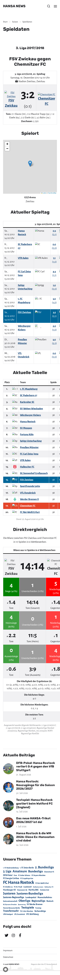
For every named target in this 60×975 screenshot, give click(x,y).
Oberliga (24, 900)
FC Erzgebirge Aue (26, 878)
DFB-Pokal (7, 875)
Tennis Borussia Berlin (11, 908)
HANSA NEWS (14, 6)
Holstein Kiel (44, 890)
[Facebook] (20, 935)
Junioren (9, 893)
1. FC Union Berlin (27, 868)
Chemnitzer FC (49, 872)
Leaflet (44, 193)
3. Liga (7, 871)
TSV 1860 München (26, 911)
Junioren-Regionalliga (13, 897)
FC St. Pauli (18, 887)
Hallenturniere (38, 887)
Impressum (7, 950)
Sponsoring (22, 904)
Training (38, 908)
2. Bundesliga (44, 867)
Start (5, 22)
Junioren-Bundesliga (30, 893)
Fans (15, 875)
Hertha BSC (33, 890)
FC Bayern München (38, 875)
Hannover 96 (22, 890)
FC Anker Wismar (24, 875)
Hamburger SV (9, 890)
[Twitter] (6, 935)
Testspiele (27, 907)
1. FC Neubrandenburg (11, 868)
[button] (48, 6)
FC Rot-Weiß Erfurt (42, 883)
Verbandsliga (40, 911)
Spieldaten (27, 22)
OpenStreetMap (52, 193)
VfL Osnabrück (19, 914)
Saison (15, 22)
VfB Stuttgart (8, 914)
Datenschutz (8, 957)
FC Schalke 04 (8, 887)
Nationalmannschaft (10, 901)
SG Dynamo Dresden (10, 904)
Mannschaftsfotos (45, 897)
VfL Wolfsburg (32, 914)
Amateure (20, 871)
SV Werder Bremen (34, 904)
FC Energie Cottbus (11, 878)
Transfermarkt (11, 911)
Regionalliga (38, 901)
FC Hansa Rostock (18, 882)
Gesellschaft (27, 887)
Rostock (49, 901)
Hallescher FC (49, 887)
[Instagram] (13, 935)
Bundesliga (35, 871)
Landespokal (30, 897)
